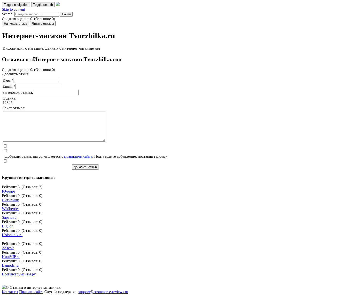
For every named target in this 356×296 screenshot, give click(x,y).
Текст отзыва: (14, 108)
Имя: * (8, 80)
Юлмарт (8, 191)
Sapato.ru (9, 217)
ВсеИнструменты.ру (19, 274)
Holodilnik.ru (12, 235)
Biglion (7, 226)
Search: (7, 14)
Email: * (9, 86)
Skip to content (13, 9)
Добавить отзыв (85, 167)
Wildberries (10, 209)
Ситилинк (10, 200)
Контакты (10, 292)
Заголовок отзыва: (18, 92)
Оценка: (9, 98)
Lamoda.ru (10, 265)
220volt (8, 248)
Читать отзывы (43, 23)
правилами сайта (78, 156)
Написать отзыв (15, 23)
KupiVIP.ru (11, 257)
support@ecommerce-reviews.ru (103, 292)
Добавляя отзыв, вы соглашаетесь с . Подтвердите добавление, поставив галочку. (86, 156)
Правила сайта (31, 292)
